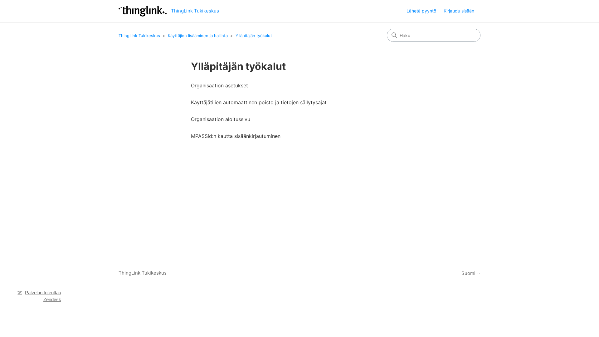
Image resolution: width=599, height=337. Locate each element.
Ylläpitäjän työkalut (254, 35)
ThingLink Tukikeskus (139, 35)
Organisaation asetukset (219, 85)
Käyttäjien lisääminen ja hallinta (198, 35)
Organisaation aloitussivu (220, 119)
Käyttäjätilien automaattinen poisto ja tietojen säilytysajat (259, 102)
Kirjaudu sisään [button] (459, 10)
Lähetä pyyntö (421, 10)
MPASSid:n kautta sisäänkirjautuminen (235, 136)
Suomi (469, 273)
